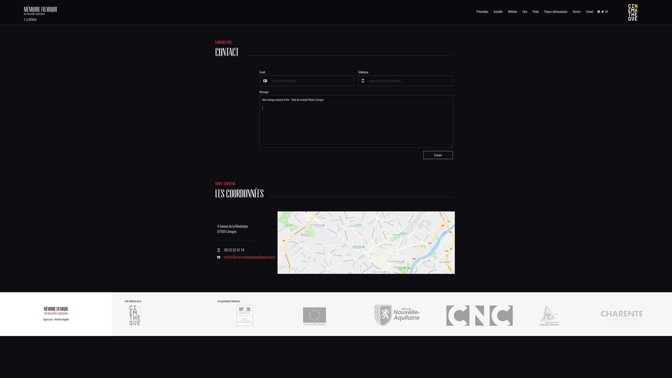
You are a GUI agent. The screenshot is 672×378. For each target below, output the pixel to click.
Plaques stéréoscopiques (556, 11)
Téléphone (363, 72)
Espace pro (47, 319)
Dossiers (577, 11)
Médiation (512, 11)
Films (524, 11)
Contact (589, 11)
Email (262, 72)
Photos (536, 11)
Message (264, 92)
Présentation (482, 11)
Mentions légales (61, 319)
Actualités (498, 11)
